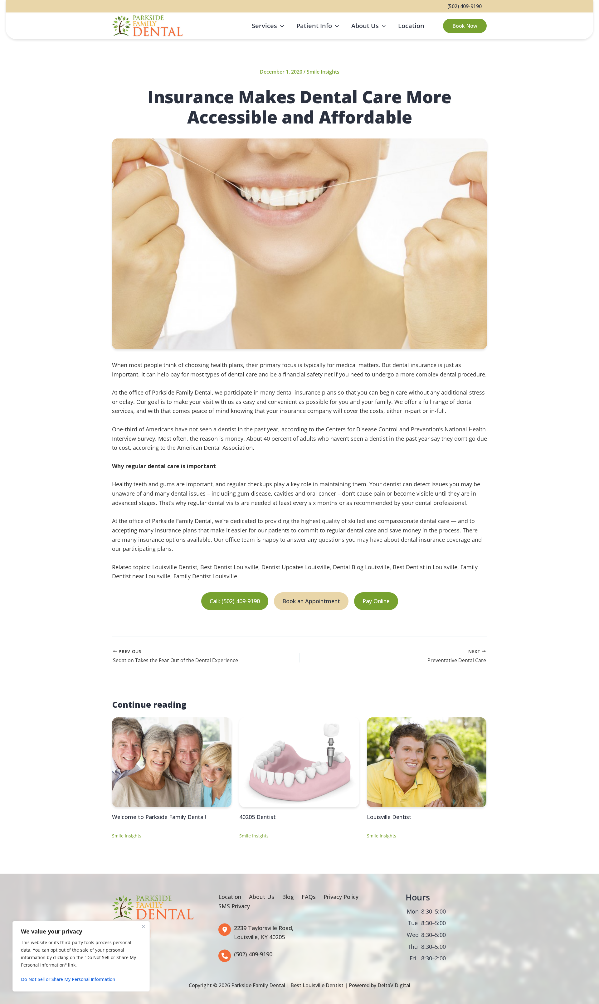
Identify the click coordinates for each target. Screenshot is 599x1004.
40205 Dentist (257, 817)
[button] (280, 25)
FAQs (309, 896)
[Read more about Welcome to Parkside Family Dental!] (171, 761)
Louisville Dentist (389, 817)
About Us (261, 896)
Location (229, 896)
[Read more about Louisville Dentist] (426, 761)
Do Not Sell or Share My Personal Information (68, 979)
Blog (288, 896)
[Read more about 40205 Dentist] (299, 761)
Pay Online (376, 601)
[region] (81, 956)
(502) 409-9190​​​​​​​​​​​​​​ (253, 954)
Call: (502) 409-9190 (235, 601)
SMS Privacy (234, 906)
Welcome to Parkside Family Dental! (159, 817)
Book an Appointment (311, 601)
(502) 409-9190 (464, 6)
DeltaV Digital (393, 985)
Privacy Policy (341, 896)
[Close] (143, 926)
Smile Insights (323, 71)
